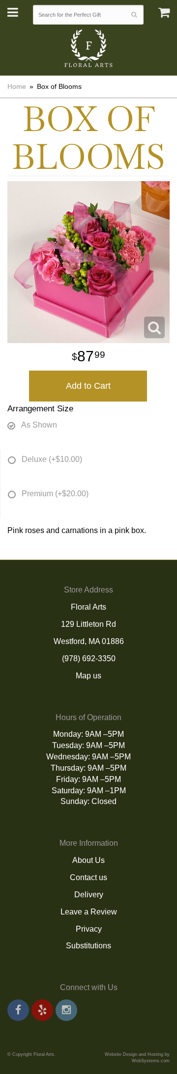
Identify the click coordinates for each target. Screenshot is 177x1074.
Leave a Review (88, 912)
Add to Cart (88, 386)
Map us (88, 675)
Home (16, 86)
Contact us (88, 877)
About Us (88, 860)
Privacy (89, 929)
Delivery (88, 894)
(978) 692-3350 (89, 658)
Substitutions (88, 945)
